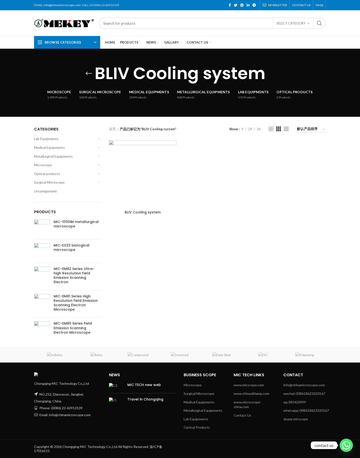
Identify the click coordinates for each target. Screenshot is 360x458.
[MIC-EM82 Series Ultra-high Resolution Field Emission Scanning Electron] (42, 276)
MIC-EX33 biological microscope (71, 247)
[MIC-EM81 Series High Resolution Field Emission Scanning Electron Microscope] (42, 304)
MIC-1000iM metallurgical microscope (76, 224)
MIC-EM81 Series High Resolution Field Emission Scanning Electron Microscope (76, 303)
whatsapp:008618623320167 (306, 410)
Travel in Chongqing (145, 399)
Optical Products (197, 427)
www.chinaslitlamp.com (251, 393)
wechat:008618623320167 (304, 393)
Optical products (47, 174)
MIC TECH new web (144, 384)
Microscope (43, 165)
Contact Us (242, 415)
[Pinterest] (242, 5)
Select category (290, 23)
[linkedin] (248, 5)
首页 (112, 129)
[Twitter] (235, 5)
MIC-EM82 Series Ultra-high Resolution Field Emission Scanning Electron (74, 275)
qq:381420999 (294, 402)
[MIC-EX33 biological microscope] (42, 251)
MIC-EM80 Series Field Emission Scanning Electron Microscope (73, 328)
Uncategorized (45, 191)
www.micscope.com (249, 385)
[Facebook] (229, 5)
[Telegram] (254, 5)
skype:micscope (295, 419)
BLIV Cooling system (143, 212)
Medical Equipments (49, 147)
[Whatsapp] (346, 445)
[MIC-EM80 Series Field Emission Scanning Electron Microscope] (42, 329)
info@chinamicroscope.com (62, 5)
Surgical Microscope (49, 182)
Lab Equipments (46, 139)
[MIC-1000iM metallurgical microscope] (42, 227)
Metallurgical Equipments (53, 156)
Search (319, 23)
